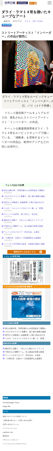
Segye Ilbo (6, 406)
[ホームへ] (16, 3)
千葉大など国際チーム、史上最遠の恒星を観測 (23, 226)
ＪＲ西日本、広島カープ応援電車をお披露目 (22, 238)
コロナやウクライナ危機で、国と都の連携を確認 (24, 196)
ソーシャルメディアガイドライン (15, 444)
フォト (27, 21)
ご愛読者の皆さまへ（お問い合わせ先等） (18, 420)
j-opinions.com (8, 432)
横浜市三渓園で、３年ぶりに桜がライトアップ (24, 220)
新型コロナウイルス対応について (15, 416)
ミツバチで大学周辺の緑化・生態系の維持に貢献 (24, 244)
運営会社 (6, 436)
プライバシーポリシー (11, 440)
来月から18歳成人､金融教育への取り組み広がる (24, 202)
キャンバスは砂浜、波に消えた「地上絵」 (21, 214)
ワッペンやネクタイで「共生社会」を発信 (21, 232)
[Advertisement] (26, 167)
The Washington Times (11, 403)
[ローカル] (37, 21)
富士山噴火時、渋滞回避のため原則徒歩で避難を (24, 190)
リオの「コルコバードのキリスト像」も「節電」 (24, 208)
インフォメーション (10, 428)
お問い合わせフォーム (11, 424)
